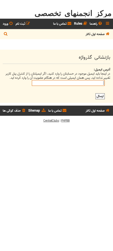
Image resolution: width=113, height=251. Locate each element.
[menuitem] (96, 24)
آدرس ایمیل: (102, 69)
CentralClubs (51, 121)
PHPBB (65, 121)
